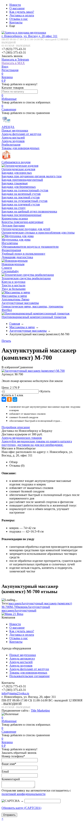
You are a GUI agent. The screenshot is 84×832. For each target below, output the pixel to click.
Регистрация (10, 70)
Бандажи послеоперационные (21, 215)
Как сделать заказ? (21, 11)
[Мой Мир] (15, 399)
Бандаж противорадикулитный (22, 179)
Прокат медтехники (15, 130)
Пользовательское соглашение (29, 676)
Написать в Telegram (15, 59)
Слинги (7, 267)
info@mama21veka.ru (15, 693)
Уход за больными (14, 288)
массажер (15, 603)
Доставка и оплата (21, 15)
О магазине (17, 8)
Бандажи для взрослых (17, 172)
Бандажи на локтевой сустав (21, 197)
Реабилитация (11, 144)
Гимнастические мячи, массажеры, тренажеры (32, 306)
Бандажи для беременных (19, 186)
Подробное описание (16, 427)
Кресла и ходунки (13, 281)
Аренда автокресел (22, 658)
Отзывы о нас (18, 19)
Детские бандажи (13, 225)
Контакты (15, 22)
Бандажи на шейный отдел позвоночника (29, 211)
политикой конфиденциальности (24, 794)
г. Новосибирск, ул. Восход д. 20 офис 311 (29, 36)
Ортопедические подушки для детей (26, 229)
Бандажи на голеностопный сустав (25, 190)
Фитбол (7, 310)
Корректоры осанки (15, 218)
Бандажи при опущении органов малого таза (32, 176)
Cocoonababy (10, 271)
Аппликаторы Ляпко (15, 299)
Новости (15, 4)
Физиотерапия (11, 250)
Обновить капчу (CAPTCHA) (21, 808)
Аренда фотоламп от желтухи (21, 134)
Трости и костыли (13, 285)
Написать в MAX (13, 63)
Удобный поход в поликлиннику (23, 253)
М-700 (14, 607)
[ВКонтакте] (4, 399)
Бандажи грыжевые (15, 183)
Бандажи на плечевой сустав (21, 204)
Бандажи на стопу (14, 208)
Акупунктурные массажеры (20, 303)
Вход (5, 66)
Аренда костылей (13, 137)
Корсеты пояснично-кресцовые (22, 222)
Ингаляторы (10, 243)
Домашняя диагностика (17, 257)
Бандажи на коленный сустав (21, 193)
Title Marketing (40, 710)
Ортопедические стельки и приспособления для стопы (38, 232)
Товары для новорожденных (20, 148)
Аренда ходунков (13, 141)
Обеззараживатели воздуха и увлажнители (30, 246)
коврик (23, 607)
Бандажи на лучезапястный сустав (24, 201)
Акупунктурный (25, 610)
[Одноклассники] (9, 399)
